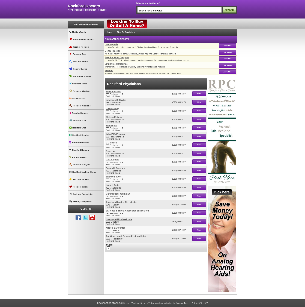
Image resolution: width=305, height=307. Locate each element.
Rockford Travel (79, 84)
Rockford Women (80, 113)
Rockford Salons (80, 187)
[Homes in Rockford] (127, 20)
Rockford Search (80, 61)
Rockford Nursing (80, 150)
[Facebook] (78, 217)
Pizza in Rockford (81, 47)
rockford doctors (84, 6)
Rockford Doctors (80, 143)
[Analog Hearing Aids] (222, 187)
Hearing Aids (111, 44)
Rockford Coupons (82, 76)
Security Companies (82, 201)
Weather (109, 70)
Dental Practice (112, 51)
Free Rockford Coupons (117, 57)
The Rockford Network (86, 24)
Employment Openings (116, 64)
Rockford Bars (79, 54)
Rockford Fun (78, 98)
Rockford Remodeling (83, 194)
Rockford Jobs (80, 69)
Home (109, 32)
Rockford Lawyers (81, 165)
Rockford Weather (81, 91)
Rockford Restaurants (83, 39)
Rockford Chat (79, 128)
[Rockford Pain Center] (222, 80)
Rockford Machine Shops (84, 172)
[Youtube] (92, 217)
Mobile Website (79, 32)
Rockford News (79, 157)
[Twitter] (85, 217)
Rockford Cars (79, 120)
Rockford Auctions (82, 106)
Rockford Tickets (81, 179)
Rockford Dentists (80, 135)
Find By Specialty (125, 32)
